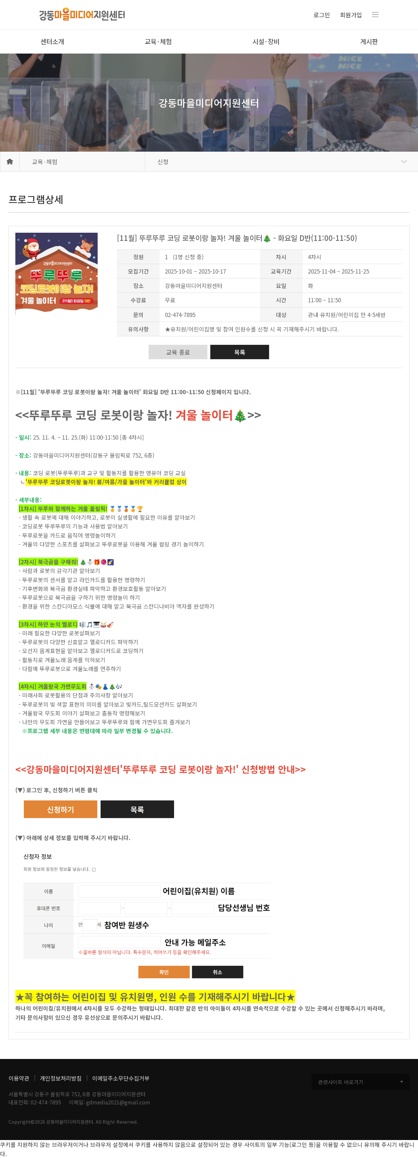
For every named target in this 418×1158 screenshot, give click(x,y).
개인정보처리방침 (61, 1078)
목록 (239, 352)
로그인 (322, 14)
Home (10, 161)
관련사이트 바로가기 (340, 1082)
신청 (163, 161)
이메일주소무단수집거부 (121, 1078)
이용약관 (18, 1078)
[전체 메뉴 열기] (375, 14)
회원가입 (351, 14)
